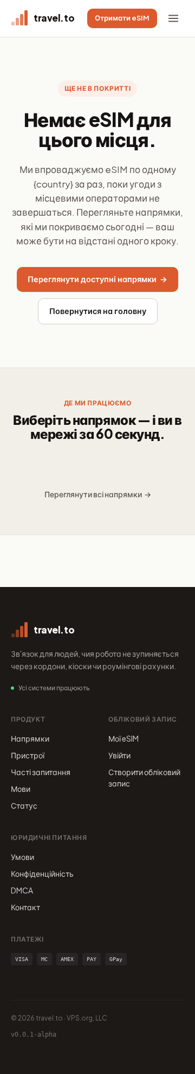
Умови (22, 857)
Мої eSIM (123, 738)
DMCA (22, 890)
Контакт (25, 907)
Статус (24, 805)
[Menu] (173, 18)
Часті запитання (40, 772)
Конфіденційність (42, 873)
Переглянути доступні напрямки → (97, 279)
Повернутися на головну (97, 311)
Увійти (119, 755)
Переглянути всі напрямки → (97, 494)
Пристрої (27, 755)
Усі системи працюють (54, 688)
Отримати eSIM (122, 18)
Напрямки (30, 738)
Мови (20, 788)
